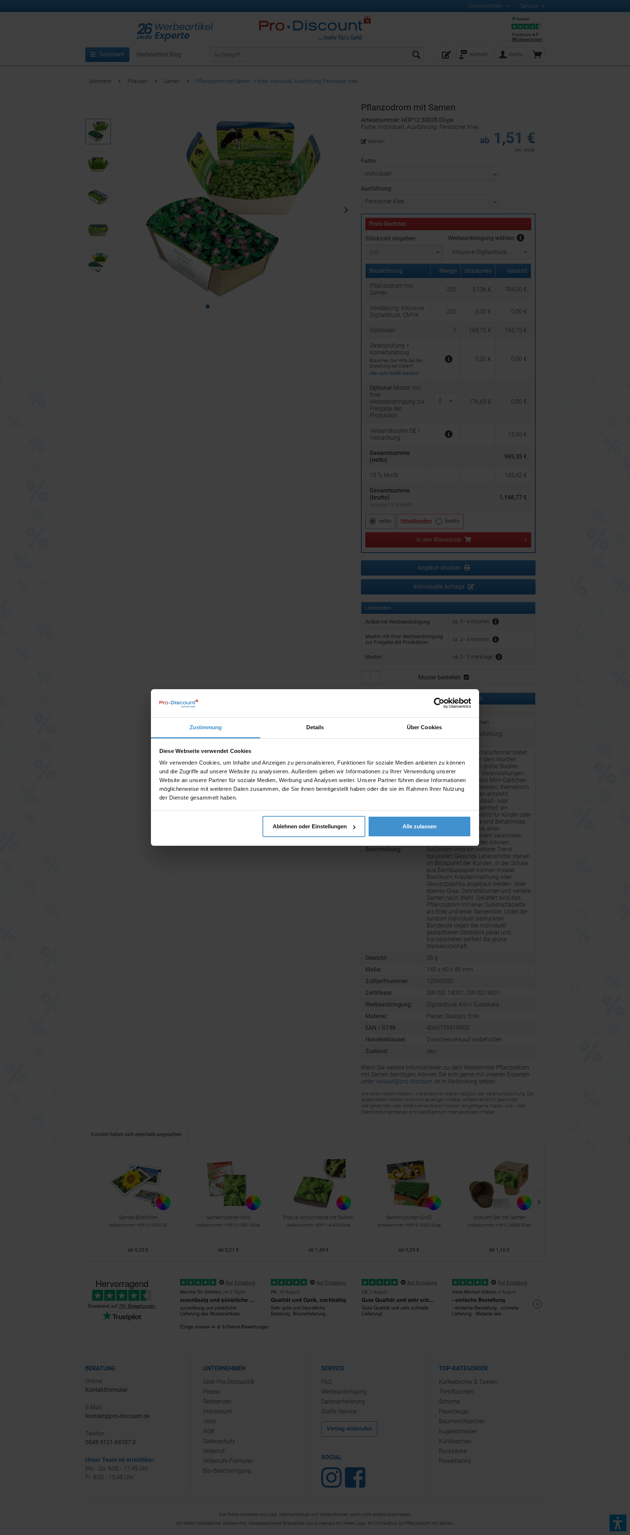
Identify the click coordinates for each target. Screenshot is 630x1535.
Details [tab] (315, 727)
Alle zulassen (419, 826)
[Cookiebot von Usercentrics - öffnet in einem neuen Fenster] (439, 703)
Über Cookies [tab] (424, 727)
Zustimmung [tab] (206, 727)
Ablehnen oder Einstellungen (310, 826)
